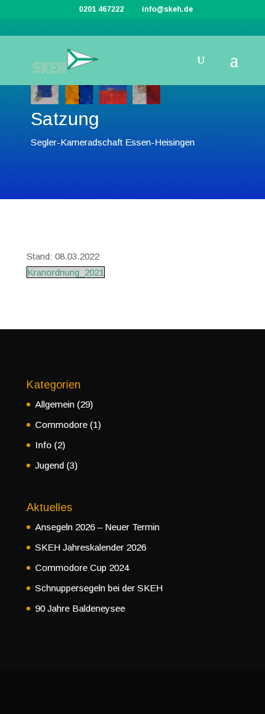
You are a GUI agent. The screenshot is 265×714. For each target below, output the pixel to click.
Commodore (61, 424)
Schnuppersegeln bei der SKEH (99, 588)
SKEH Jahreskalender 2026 (90, 547)
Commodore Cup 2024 (82, 567)
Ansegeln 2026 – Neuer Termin (97, 527)
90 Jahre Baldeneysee (80, 608)
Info (43, 445)
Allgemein (55, 404)
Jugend (49, 465)
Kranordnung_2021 (65, 272)
